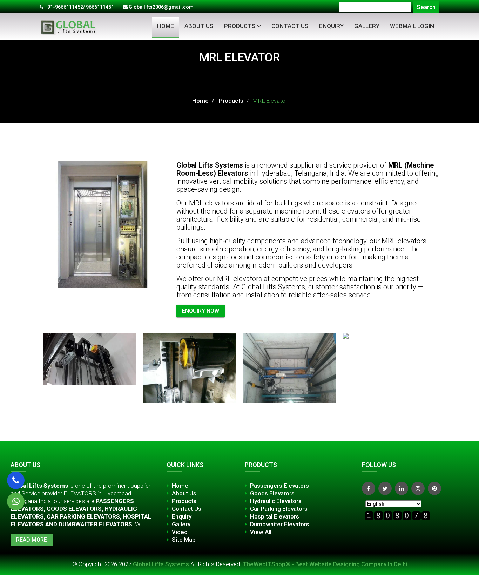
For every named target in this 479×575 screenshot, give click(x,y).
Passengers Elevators (279, 485)
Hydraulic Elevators (276, 501)
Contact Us (290, 25)
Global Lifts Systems (161, 564)
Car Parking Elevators (279, 508)
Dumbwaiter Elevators (279, 524)
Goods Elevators (272, 493)
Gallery (366, 25)
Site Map (184, 539)
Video (180, 531)
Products (240, 25)
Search (426, 7)
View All (260, 531)
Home (165, 25)
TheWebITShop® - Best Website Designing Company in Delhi (325, 564)
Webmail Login (412, 25)
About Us (199, 25)
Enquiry (331, 25)
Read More (31, 539)
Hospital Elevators (274, 516)
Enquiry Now (200, 310)
